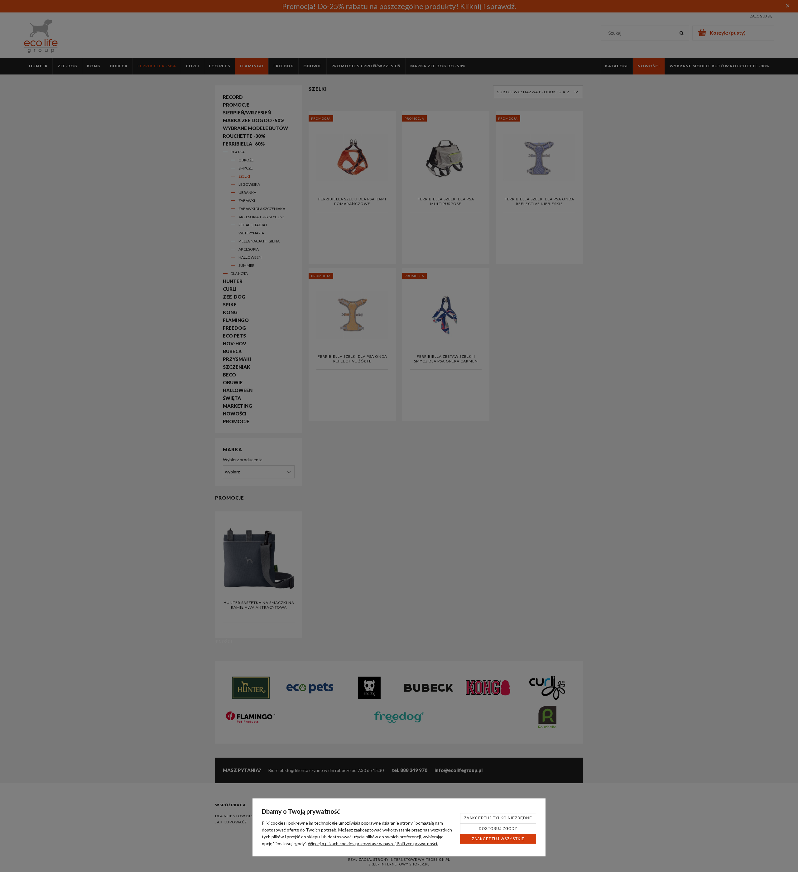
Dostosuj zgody (498, 828)
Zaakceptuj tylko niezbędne (498, 818)
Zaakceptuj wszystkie (498, 839)
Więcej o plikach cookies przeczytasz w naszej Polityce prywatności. (373, 843)
